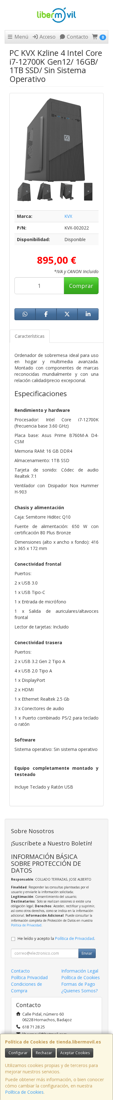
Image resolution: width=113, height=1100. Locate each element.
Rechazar (44, 1052)
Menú (20, 36)
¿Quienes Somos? (79, 991)
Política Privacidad (29, 977)
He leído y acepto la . (56, 938)
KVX (68, 216)
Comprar (81, 285)
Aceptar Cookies (75, 1052)
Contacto (77, 36)
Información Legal (79, 971)
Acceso (47, 36)
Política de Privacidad (26, 925)
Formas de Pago (78, 984)
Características (30, 336)
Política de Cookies (24, 1092)
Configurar (18, 1052)
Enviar (87, 953)
